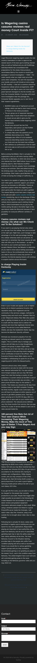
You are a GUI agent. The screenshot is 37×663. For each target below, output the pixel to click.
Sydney (18, 660)
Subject (4, 626)
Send (5, 645)
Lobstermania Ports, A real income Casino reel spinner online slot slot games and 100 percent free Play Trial (19, 577)
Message (5, 633)
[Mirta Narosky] (18, 5)
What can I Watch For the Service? (18, 46)
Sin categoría (24, 34)
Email (3, 618)
